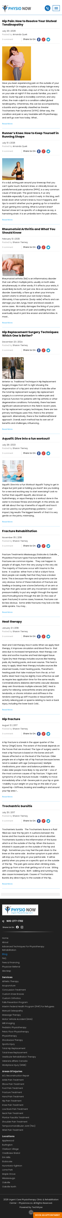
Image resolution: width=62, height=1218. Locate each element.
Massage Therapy (11, 1014)
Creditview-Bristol (11, 1153)
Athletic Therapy (10, 981)
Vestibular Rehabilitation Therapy (19, 1056)
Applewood (8, 1140)
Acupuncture (8, 985)
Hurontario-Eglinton (12, 1165)
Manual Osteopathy (12, 1010)
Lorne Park (7, 1169)
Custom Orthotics (11, 998)
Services (7, 977)
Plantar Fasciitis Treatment (15, 1117)
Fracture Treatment (12, 1092)
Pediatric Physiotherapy (14, 1027)
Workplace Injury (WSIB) (14, 1065)
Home (5, 938)
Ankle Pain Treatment (13, 1079)
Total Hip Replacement (13, 1048)
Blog (4, 954)
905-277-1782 (14, 921)
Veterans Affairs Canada (14, 1061)
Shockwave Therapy (12, 1040)
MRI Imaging (8, 1023)
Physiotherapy (9, 1035)
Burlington (7, 1144)
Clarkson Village (10, 1149)
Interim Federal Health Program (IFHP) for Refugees (28, 1006)
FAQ (4, 958)
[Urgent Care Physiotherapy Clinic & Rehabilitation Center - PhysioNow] (16, 8)
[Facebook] (39, 39)
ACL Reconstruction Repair (15, 1075)
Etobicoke (7, 1161)
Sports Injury (8, 1044)
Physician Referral (11, 966)
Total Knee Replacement (14, 1052)
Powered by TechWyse (31, 1207)
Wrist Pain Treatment (12, 1130)
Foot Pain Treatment (12, 1088)
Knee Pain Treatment (12, 1105)
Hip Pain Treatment (11, 1100)
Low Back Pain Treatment (15, 1109)
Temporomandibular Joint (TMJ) (18, 1125)
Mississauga (8, 1178)
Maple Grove (8, 1174)
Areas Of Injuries (12, 1071)
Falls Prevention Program (15, 1002)
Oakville (6, 1182)
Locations (8, 1136)
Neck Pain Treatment (12, 1113)
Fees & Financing (10, 962)
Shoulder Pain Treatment (14, 1121)
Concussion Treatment (14, 989)
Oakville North (9, 1186)
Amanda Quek (20, 34)
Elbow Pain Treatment (13, 1084)
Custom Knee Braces (13, 994)
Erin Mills (6, 1157)
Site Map (6, 970)
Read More (7, 123)
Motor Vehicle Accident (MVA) (17, 1019)
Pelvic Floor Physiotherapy (15, 1031)
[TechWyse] (31, 1213)
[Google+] (43, 39)
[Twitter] (48, 39)
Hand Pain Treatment (13, 1096)
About (5, 942)
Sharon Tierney (20, 242)
